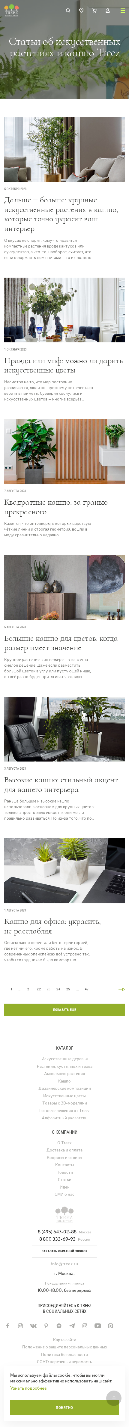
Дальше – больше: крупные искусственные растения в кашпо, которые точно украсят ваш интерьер (61, 214)
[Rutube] (85, 1325)
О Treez (64, 1142)
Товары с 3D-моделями (64, 1103)
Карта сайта (64, 1339)
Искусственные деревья (64, 1058)
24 (58, 989)
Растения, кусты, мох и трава (64, 1066)
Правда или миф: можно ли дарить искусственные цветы (63, 365)
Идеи (65, 1187)
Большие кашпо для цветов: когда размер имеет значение (61, 643)
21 (29, 989)
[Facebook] (7, 1325)
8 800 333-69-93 (57, 1239)
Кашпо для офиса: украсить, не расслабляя (52, 926)
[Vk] (33, 1325)
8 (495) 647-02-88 (57, 1232)
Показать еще (64, 1010)
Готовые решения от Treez (64, 1110)
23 (48, 989)
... (19, 989)
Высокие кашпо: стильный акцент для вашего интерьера (61, 784)
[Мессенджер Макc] (110, 1325)
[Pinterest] (46, 1325)
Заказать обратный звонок (64, 1251)
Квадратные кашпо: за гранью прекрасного (56, 506)
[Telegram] (72, 1325)
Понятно (64, 1407)
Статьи (64, 1179)
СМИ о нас (64, 1194)
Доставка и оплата (64, 1150)
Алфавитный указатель (64, 1117)
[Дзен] (59, 1325)
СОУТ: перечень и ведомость (64, 1361)
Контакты (64, 1164)
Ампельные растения (64, 1073)
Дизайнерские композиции (64, 1088)
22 (38, 989)
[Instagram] (20, 1325)
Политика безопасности (64, 1354)
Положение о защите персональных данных (64, 1347)
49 (86, 989)
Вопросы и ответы (64, 1157)
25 (68, 989)
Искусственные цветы (64, 1095)
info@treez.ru (64, 1264)
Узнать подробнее (28, 1388)
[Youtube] (97, 1325)
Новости (64, 1172)
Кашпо (64, 1081)
